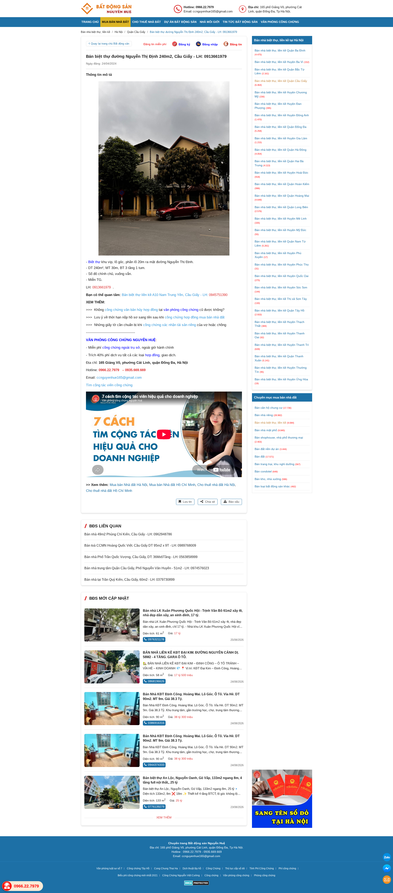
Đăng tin (236, 44)
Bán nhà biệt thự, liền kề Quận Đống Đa (280, 126)
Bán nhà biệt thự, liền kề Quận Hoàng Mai (282, 195)
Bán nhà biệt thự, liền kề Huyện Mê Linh (281, 218)
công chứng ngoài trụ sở (121, 347)
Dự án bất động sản (180, 21)
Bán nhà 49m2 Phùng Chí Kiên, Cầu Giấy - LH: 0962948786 (128, 534)
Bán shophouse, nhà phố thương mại (279, 437)
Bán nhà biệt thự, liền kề (270, 422)
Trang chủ (90, 21)
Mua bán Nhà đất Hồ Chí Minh (172, 485)
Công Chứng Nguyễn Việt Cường (181, 875)
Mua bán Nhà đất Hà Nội (128, 485)
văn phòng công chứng (181, 310)
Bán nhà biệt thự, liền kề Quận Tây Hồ (279, 310)
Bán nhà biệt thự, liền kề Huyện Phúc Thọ (282, 264)
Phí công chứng (287, 868)
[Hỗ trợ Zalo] (387, 857)
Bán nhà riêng (264, 415)
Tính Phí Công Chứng (262, 868)
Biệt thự (94, 262)
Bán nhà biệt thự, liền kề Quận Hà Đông (280, 149)
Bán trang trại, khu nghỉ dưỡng (274, 464)
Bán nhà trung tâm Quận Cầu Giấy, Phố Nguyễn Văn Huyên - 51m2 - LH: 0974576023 (146, 568)
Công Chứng (213, 868)
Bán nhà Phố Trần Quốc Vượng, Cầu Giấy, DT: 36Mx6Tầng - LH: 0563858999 (141, 557)
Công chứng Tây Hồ (138, 868)
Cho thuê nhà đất (146, 21)
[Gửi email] (387, 880)
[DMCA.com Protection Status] (196, 883)
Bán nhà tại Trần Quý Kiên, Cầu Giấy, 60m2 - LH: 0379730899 (129, 579)
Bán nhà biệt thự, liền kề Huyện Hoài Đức (281, 172)
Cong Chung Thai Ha (166, 868)
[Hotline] (7, 886)
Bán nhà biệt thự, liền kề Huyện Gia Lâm (281, 138)
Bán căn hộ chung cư (268, 407)
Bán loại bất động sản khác (272, 486)
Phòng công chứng (264, 875)
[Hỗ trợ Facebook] (387, 869)
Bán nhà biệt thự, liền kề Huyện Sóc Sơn (281, 287)
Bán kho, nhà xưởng (268, 479)
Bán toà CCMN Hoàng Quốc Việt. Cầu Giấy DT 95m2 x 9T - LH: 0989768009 (140, 545)
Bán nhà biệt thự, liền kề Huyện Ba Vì (279, 62)
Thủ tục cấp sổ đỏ (235, 868)
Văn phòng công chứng (280, 21)
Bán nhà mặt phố (266, 430)
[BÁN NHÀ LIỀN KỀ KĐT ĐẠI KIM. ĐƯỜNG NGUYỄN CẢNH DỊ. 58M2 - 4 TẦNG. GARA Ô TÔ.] (112, 666)
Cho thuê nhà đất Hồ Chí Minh (109, 491)
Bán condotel (263, 471)
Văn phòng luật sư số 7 (109, 868)
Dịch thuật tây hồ (192, 868)
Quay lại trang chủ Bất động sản (110, 43)
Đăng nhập (210, 44)
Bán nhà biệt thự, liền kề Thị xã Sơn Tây (281, 298)
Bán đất (260, 456)
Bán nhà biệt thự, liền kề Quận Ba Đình (280, 50)
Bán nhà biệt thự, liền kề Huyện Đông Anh (282, 115)
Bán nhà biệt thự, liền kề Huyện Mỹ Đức (280, 230)
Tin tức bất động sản (240, 21)
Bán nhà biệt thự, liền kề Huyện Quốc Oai (281, 276)
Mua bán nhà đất (115, 21)
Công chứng (211, 875)
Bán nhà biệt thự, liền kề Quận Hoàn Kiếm (282, 184)
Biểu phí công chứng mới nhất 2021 (138, 875)
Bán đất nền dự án (267, 449)
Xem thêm (164, 817)
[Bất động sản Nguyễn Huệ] (106, 8)
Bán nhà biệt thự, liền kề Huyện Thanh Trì (282, 344)
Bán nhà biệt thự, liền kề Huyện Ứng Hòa (281, 379)
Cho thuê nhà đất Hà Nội (216, 485)
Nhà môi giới (209, 21)
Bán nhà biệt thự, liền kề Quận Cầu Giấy (281, 81)
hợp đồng (152, 355)
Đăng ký (184, 44)
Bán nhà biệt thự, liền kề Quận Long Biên (281, 207)
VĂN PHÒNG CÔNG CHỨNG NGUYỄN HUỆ (121, 340)
